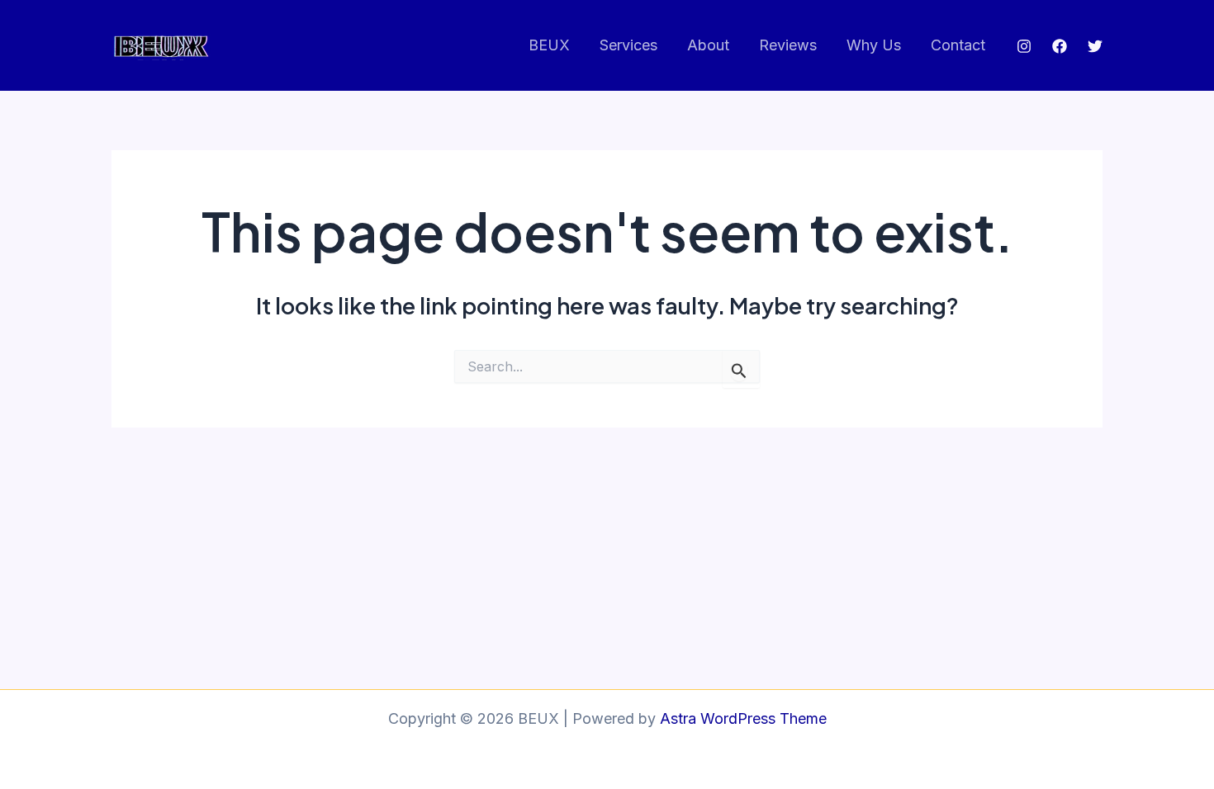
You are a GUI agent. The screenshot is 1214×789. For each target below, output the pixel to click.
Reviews (788, 45)
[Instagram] (1024, 46)
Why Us (873, 45)
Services (628, 45)
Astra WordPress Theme (743, 718)
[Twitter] (1095, 46)
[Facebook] (1059, 46)
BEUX (549, 45)
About (708, 45)
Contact (958, 45)
